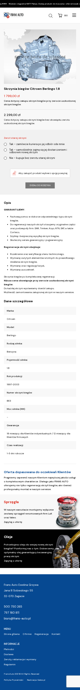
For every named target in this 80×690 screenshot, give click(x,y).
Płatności (9, 649)
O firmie (27, 634)
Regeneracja (42, 634)
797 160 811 (11, 613)
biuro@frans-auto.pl (17, 618)
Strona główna (12, 634)
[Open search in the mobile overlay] (51, 16)
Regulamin (10, 664)
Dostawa (8, 654)
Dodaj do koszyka (40, 185)
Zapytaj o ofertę (13, 522)
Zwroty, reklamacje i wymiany (20, 659)
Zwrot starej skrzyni (15, 138)
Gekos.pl (41, 680)
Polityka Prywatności (13, 680)
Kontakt (56, 634)
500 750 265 (13, 607)
